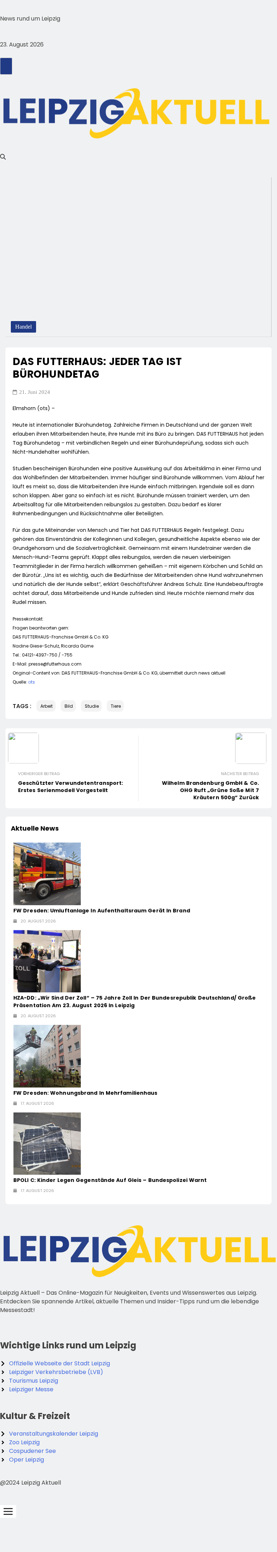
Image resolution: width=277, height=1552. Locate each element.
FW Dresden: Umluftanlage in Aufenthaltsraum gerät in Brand (101, 910)
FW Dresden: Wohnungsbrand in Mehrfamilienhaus (85, 1093)
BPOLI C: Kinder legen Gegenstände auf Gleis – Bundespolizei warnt (110, 1180)
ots (31, 682)
